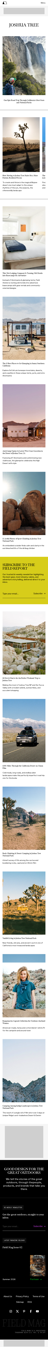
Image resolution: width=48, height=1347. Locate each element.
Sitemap (20, 1302)
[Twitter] (17, 1311)
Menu (43, 3)
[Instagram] (10, 1311)
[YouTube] (37, 1311)
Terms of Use (39, 1296)
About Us (8, 1296)
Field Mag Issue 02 (12, 1247)
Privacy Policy (22, 1296)
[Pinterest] (24, 1311)
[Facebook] (30, 1311)
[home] (5, 3)
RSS (30, 1302)
